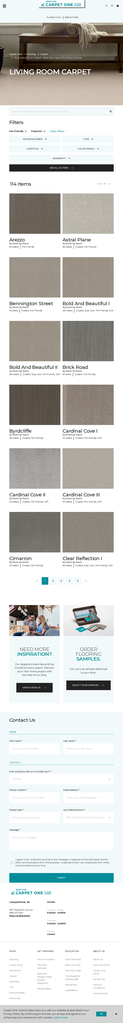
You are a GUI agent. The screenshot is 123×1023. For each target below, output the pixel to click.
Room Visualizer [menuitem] (46, 959)
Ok (101, 1014)
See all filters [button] (59, 167)
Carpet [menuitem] (13, 976)
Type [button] (86, 139)
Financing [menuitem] (14, 998)
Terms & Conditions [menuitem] (99, 986)
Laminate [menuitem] (14, 981)
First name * (15, 741)
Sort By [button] (101, 183)
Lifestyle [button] (33, 148)
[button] (106, 6)
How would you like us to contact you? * (30, 771)
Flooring (31, 54)
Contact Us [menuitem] (99, 979)
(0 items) (118, 6)
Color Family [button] (86, 148)
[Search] (111, 111)
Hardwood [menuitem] (15, 970)
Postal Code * (16, 810)
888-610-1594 (72, 17)
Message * (14, 830)
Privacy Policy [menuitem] (100, 993)
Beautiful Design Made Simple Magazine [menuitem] (44, 978)
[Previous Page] (36, 581)
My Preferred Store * (74, 810)
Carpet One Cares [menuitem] (99, 972)
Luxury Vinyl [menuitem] (16, 965)
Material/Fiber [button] (32, 139)
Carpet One (15, 54)
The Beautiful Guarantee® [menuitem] (72, 978)
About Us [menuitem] (98, 959)
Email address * (71, 790)
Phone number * (18, 790)
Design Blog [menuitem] (44, 988)
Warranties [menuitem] (71, 984)
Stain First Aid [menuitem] (72, 965)
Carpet (44, 54)
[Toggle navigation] (4, 6)
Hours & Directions (19, 915)
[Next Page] (86, 581)
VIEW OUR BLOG (31, 687)
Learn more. (60, 1017)
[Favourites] (112, 6)
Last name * (69, 741)
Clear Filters (57, 131)
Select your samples (85, 685)
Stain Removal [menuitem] (73, 959)
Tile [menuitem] (11, 987)
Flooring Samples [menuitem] (41, 966)
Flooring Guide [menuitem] (73, 970)
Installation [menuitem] (71, 990)
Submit (61, 877)
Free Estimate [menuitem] (17, 992)
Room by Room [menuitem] (101, 965)
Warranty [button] (59, 158)
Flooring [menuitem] (13, 959)
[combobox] (58, 111)
